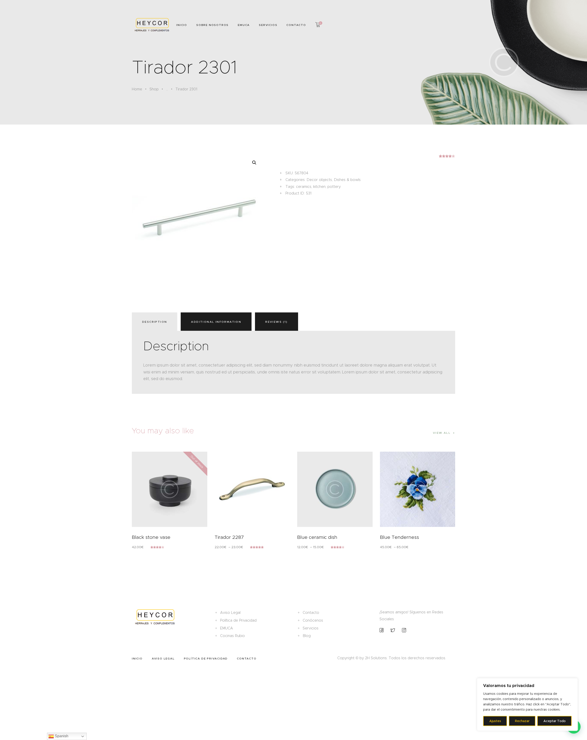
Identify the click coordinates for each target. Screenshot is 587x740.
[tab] (156, 321)
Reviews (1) (276, 321)
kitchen (319, 186)
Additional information (216, 321)
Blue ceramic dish (317, 537)
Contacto (311, 612)
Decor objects (319, 180)
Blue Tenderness (399, 537)
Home (137, 89)
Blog (307, 636)
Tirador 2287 (229, 537)
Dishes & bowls (347, 180)
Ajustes (495, 721)
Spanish (61, 736)
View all (442, 432)
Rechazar (522, 721)
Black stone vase (151, 537)
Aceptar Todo (554, 721)
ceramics (303, 186)
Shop (154, 89)
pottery (334, 186)
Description (154, 321)
